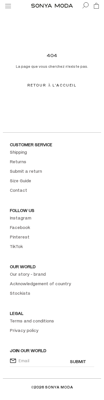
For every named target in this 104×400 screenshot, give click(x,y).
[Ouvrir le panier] (96, 5)
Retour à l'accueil (52, 85)
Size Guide (20, 180)
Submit (78, 361)
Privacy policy (24, 330)
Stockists (20, 293)
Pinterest (19, 236)
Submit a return (26, 171)
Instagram (20, 217)
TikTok (16, 246)
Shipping (18, 152)
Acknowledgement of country (40, 283)
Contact (18, 190)
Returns (18, 161)
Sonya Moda (59, 387)
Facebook (20, 227)
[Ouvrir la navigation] (8, 5)
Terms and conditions (32, 320)
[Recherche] (85, 5)
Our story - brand (28, 274)
